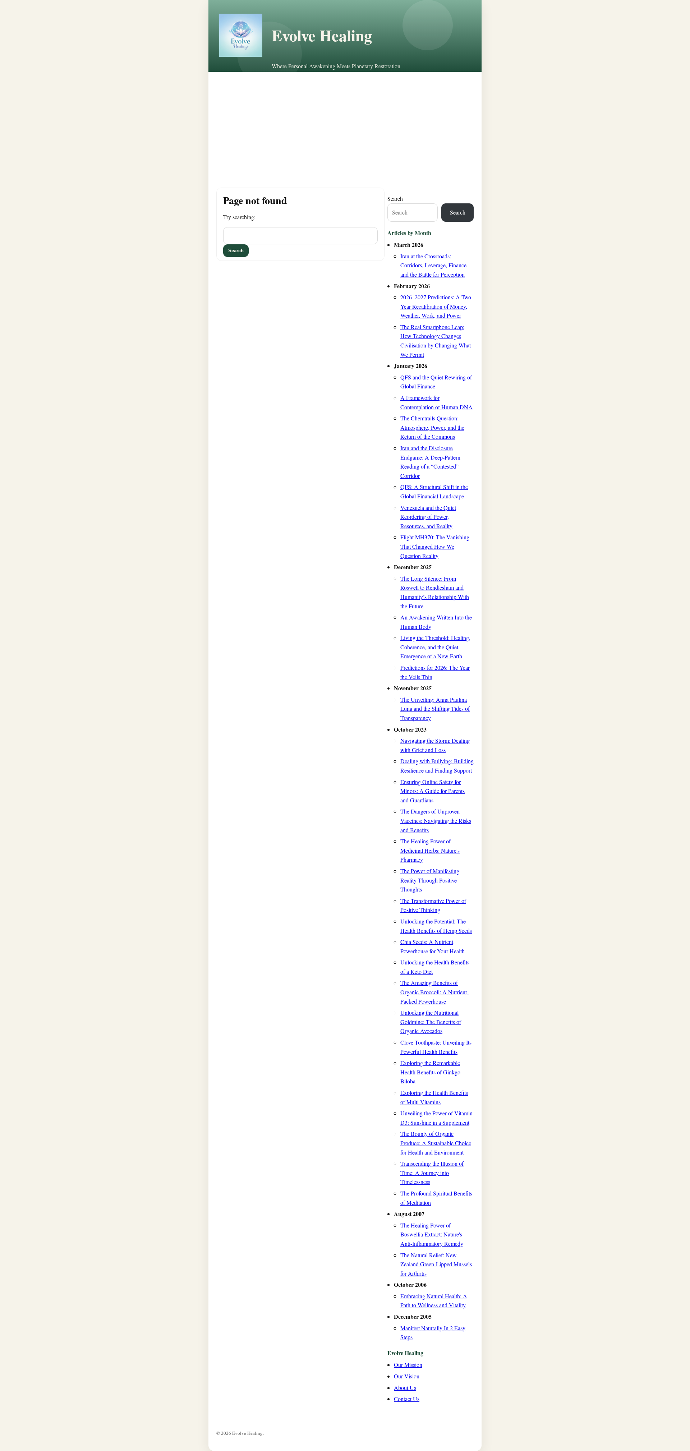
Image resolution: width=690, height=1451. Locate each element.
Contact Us (406, 1398)
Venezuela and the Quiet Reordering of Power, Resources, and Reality (428, 517)
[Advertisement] (345, 125)
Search (395, 198)
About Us (405, 1387)
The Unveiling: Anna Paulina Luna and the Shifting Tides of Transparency (435, 709)
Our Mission (408, 1364)
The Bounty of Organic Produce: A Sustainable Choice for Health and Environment (435, 1143)
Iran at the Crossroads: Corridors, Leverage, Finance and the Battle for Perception (433, 265)
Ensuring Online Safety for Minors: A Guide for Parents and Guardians (432, 791)
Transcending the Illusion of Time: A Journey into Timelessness (432, 1172)
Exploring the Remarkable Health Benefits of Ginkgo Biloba (430, 1072)
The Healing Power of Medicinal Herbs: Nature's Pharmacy (430, 850)
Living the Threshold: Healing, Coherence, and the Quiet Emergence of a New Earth (435, 647)
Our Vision (406, 1376)
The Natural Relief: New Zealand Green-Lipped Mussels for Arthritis (436, 1264)
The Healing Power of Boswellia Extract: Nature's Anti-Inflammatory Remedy (431, 1234)
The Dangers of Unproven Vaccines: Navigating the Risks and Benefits (435, 820)
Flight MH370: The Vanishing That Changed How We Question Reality (434, 546)
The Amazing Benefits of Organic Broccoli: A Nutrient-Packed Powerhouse (434, 992)
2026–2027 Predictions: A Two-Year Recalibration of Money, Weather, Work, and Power (436, 306)
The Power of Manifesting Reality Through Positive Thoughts (429, 880)
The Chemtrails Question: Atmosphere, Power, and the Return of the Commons (432, 427)
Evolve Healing (322, 35)
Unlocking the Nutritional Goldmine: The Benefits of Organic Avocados (430, 1022)
